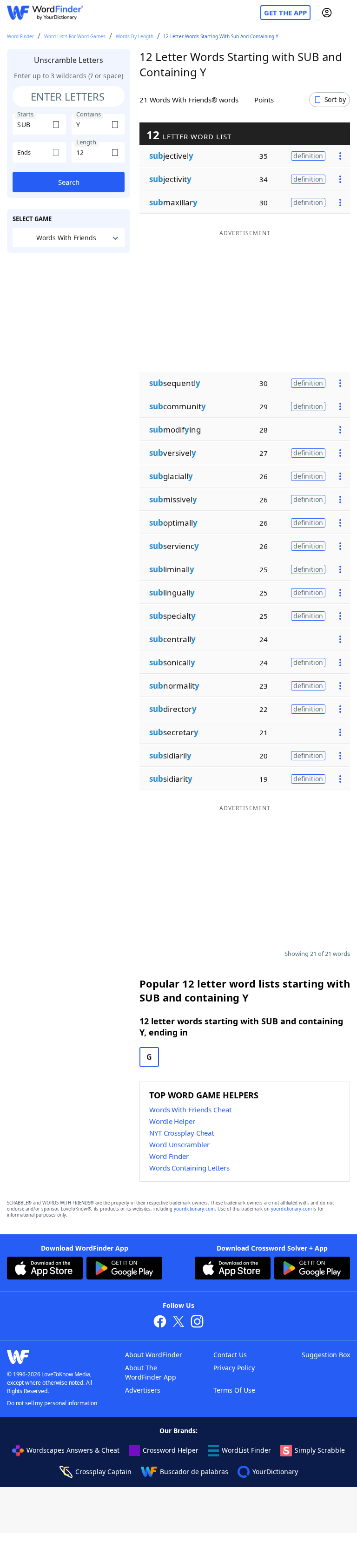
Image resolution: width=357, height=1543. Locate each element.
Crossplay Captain (103, 1471)
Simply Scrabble (320, 1450)
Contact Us (230, 1354)
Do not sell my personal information (52, 1403)
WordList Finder (246, 1450)
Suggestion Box (326, 1354)
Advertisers (142, 1390)
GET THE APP (285, 12)
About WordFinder (153, 1354)
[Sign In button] (327, 12)
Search (68, 182)
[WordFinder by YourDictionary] (45, 13)
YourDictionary (275, 1471)
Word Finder (20, 36)
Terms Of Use (234, 1390)
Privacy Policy (234, 1367)
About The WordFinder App (150, 1372)
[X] (178, 1322)
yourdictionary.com (194, 1209)
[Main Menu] (346, 12)
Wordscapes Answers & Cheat (72, 1450)
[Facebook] (159, 1322)
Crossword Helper (170, 1450)
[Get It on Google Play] (124, 1269)
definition (308, 155)
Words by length (134, 36)
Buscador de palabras (194, 1471)
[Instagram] (197, 1322)
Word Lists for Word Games (75, 36)
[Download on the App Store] (45, 1269)
